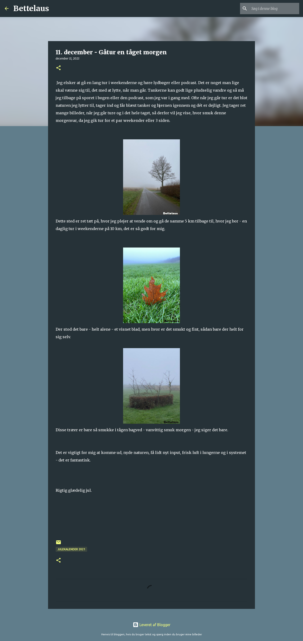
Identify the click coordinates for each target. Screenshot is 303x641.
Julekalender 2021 (71, 549)
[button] (58, 68)
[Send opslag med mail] (58, 544)
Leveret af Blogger (154, 625)
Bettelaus (31, 8)
